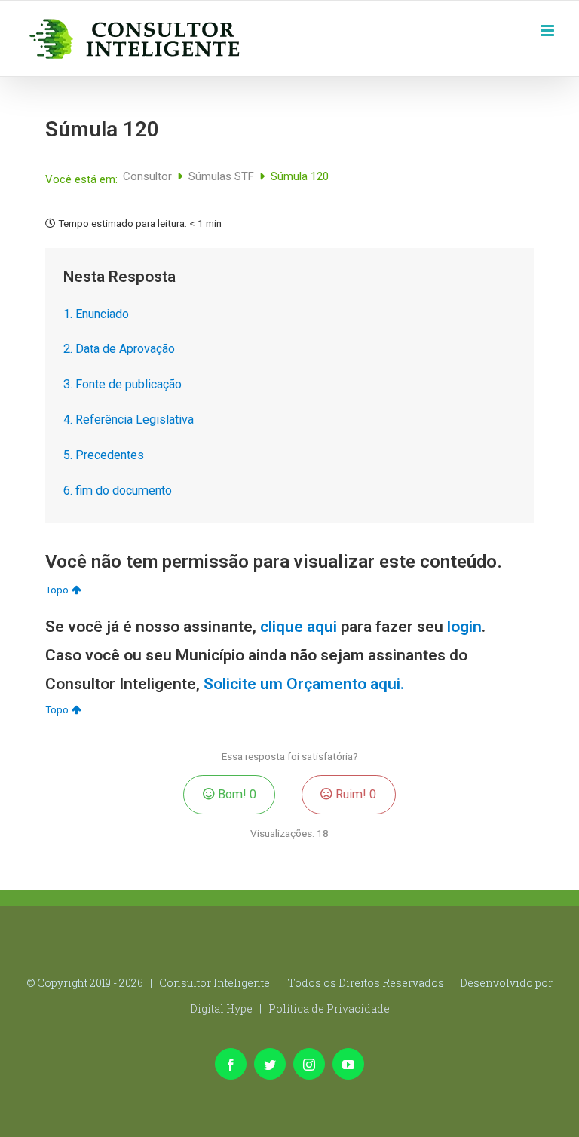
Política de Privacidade (329, 1008)
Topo (57, 590)
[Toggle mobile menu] (548, 29)
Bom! (235, 794)
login (464, 627)
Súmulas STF (222, 176)
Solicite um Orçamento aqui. (304, 684)
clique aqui (298, 627)
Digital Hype (221, 1008)
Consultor (149, 176)
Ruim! (354, 794)
